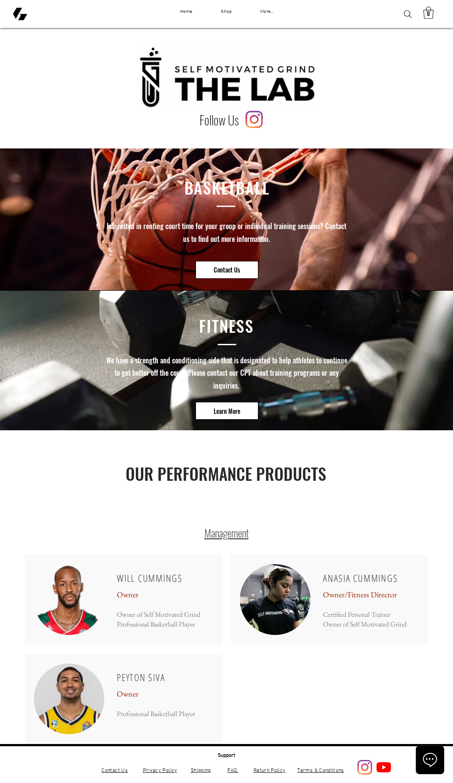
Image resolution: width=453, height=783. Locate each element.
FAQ (232, 770)
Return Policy (269, 770)
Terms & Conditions (320, 770)
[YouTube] (383, 767)
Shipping (201, 770)
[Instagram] (254, 119)
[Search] (407, 14)
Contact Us (114, 770)
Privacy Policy (160, 770)
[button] (428, 13)
